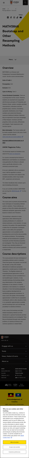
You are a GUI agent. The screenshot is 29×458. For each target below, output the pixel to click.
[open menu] (3, 2)
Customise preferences (14, 452)
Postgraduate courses (9, 10)
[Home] (14, 3)
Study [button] (4, 351)
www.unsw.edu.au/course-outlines (13, 137)
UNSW (3, 9)
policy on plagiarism (14, 154)
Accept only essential (14, 447)
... (12, 9)
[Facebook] (11, 17)
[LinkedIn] (8, 17)
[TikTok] (17, 17)
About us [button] (5, 361)
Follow (21, 15)
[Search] (25, 2)
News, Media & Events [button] (10, 356)
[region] (14, 432)
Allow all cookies (14, 442)
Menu (11, 59)
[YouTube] (20, 17)
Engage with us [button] (7, 346)
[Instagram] (14, 17)
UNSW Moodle (17, 191)
